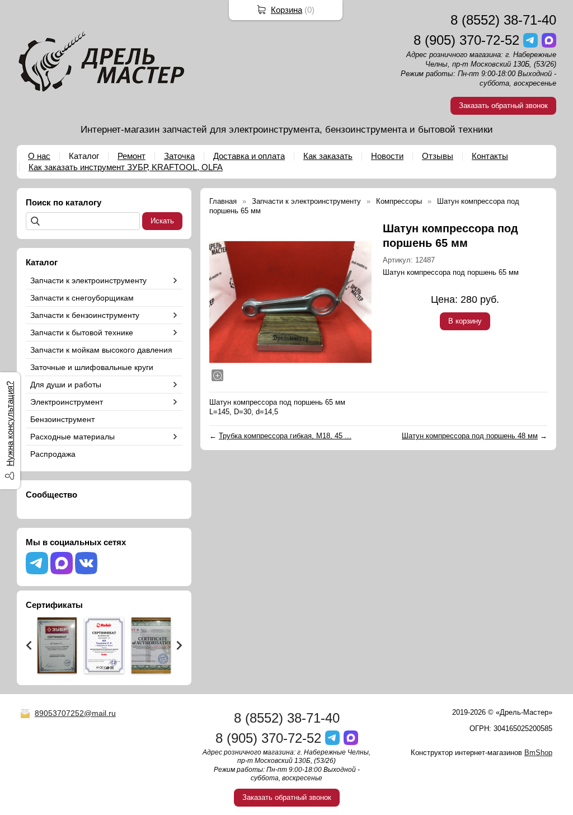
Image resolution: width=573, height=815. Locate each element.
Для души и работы (65, 384)
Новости (387, 156)
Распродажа (53, 453)
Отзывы (437, 156)
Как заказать (328, 156)
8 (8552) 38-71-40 (503, 19)
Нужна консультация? (10, 423)
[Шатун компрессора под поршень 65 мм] (290, 302)
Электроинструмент (66, 401)
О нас (39, 156)
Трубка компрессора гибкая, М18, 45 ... (285, 436)
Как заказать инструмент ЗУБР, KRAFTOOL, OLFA (126, 167)
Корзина (286, 10)
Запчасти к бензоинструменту (84, 315)
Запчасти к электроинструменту (88, 280)
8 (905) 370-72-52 (466, 40)
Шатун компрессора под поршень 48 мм (470, 436)
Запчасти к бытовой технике (81, 332)
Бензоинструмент (62, 419)
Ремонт (131, 156)
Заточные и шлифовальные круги (91, 367)
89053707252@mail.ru (75, 713)
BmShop (538, 752)
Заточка (179, 156)
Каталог (84, 156)
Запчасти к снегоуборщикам (82, 297)
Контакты (490, 156)
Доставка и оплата (249, 156)
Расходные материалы (72, 436)
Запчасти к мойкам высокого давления (101, 349)
